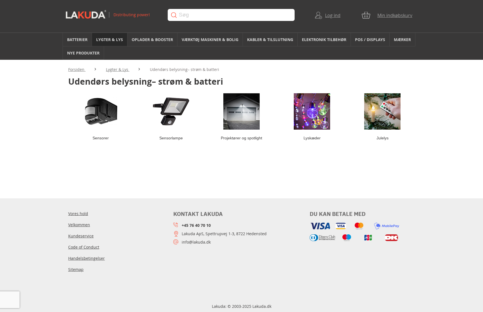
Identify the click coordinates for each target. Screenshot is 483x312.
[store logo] (111, 15)
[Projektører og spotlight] (241, 111)
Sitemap (76, 269)
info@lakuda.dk (196, 242)
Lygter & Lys (117, 69)
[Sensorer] (100, 111)
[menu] (241, 46)
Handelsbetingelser (86, 258)
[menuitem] (77, 39)
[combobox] (231, 15)
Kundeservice (81, 236)
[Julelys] (382, 111)
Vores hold (78, 213)
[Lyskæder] (312, 111)
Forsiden (77, 69)
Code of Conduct (83, 247)
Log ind (332, 15)
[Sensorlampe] (171, 111)
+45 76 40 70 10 (196, 225)
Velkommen (79, 224)
